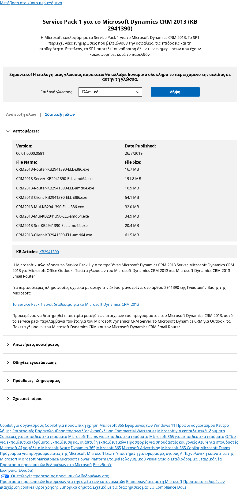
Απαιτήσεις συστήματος (36, 344)
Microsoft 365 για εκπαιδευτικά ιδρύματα (186, 436)
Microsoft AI (11, 447)
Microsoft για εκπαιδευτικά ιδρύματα (191, 430)
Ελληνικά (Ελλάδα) (16, 470)
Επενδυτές (102, 464)
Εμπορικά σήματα (76, 487)
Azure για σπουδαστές (218, 442)
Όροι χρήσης (47, 487)
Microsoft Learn (101, 453)
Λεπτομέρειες (26, 131)
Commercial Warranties (135, 430)
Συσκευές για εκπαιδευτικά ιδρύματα (33, 436)
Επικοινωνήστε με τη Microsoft (154, 481)
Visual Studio (158, 459)
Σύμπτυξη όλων (60, 114)
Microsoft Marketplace (38, 459)
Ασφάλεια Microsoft (41, 447)
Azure (65, 447)
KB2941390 (49, 251)
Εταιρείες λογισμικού (126, 459)
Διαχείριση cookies (17, 487)
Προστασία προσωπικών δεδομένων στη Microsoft (46, 464)
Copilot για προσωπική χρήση (71, 425)
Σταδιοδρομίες (184, 459)
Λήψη (175, 91)
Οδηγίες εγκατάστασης (34, 362)
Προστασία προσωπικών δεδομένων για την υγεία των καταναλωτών (62, 481)
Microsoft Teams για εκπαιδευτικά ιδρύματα (108, 436)
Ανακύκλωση (102, 430)
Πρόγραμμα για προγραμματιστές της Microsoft (43, 453)
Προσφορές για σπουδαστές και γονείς (162, 442)
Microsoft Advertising (141, 447)
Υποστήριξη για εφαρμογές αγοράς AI (150, 453)
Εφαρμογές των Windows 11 (150, 425)
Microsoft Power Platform (83, 459)
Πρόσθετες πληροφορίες (36, 380)
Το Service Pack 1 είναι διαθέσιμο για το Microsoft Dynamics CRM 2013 (75, 304)
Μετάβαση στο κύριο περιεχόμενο (31, 2)
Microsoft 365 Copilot (180, 447)
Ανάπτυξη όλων (21, 114)
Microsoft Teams (215, 447)
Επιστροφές (23, 430)
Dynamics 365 (83, 447)
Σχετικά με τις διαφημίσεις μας (121, 487)
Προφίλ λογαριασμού (195, 425)
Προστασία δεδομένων (204, 481)
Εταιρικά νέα (210, 459)
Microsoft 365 (111, 425)
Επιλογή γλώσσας (56, 91)
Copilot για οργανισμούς (22, 425)
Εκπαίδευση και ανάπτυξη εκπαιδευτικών (88, 442)
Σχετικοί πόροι (27, 398)
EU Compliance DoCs (168, 487)
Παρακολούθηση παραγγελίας (62, 430)
